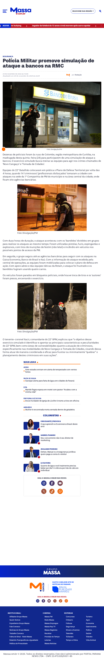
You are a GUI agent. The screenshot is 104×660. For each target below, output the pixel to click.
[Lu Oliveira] (31, 466)
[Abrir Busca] (100, 11)
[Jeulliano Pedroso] (31, 452)
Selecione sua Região (82, 11)
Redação (78, 75)
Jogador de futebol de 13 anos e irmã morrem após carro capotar (45, 26)
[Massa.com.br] (20, 11)
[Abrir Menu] (5, 11)
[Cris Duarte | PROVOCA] (31, 424)
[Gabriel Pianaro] (31, 438)
